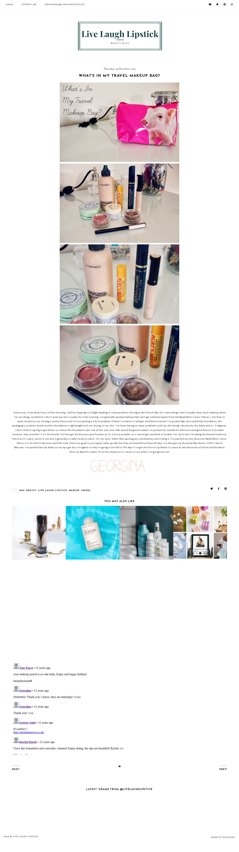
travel (86, 491)
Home (9, 5)
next (16, 769)
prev (223, 769)
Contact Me (28, 5)
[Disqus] (119, 611)
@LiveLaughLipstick (65, 5)
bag (22, 491)
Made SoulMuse (223, 837)
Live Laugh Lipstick (52, 491)
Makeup (74, 491)
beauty (31, 491)
